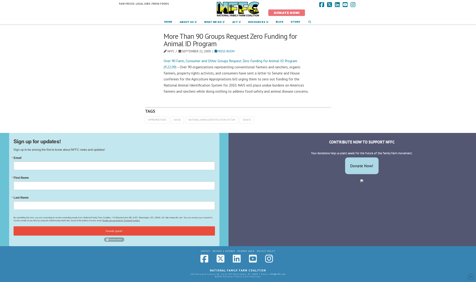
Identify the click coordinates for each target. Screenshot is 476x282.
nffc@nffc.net (278, 274)
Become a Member (224, 251)
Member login (246, 251)
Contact (205, 251)
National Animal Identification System (211, 119)
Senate (247, 119)
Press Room (225, 51)
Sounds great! (114, 231)
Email (17, 157)
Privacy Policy (266, 251)
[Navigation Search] (310, 21)
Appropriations (157, 119)
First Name (21, 177)
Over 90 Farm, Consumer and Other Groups (196, 60)
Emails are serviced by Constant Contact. (121, 220)
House (177, 119)
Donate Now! (361, 165)
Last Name (21, 197)
